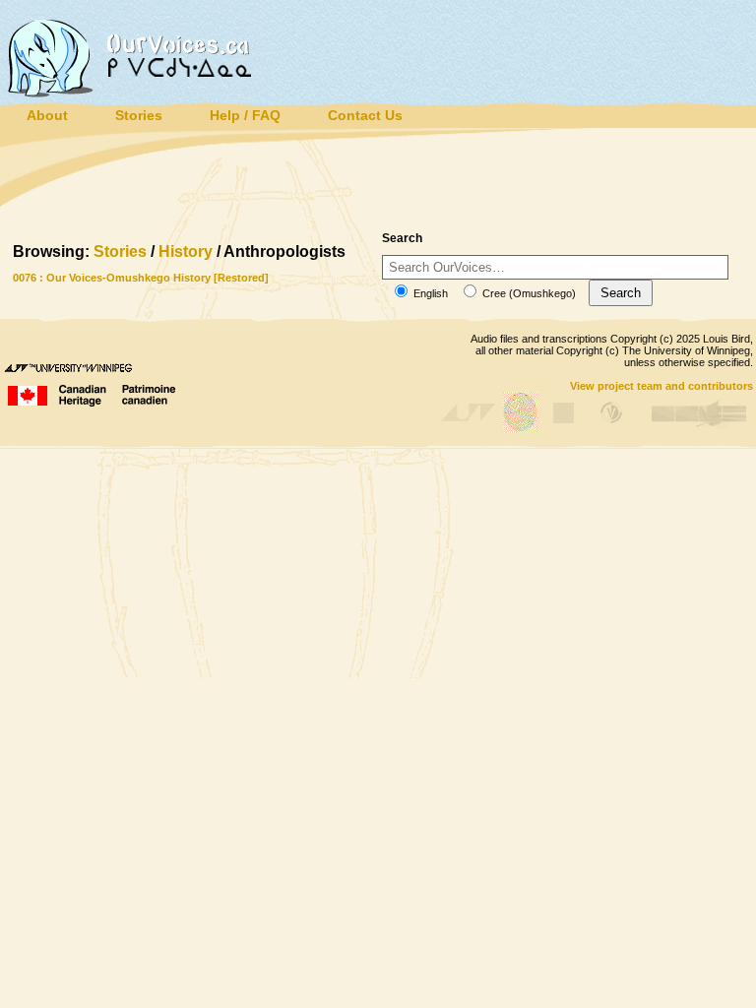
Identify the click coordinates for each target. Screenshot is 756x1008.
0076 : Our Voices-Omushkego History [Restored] (141, 278)
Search (620, 292)
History (185, 251)
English (429, 293)
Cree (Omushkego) (527, 293)
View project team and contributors (661, 386)
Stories (120, 251)
